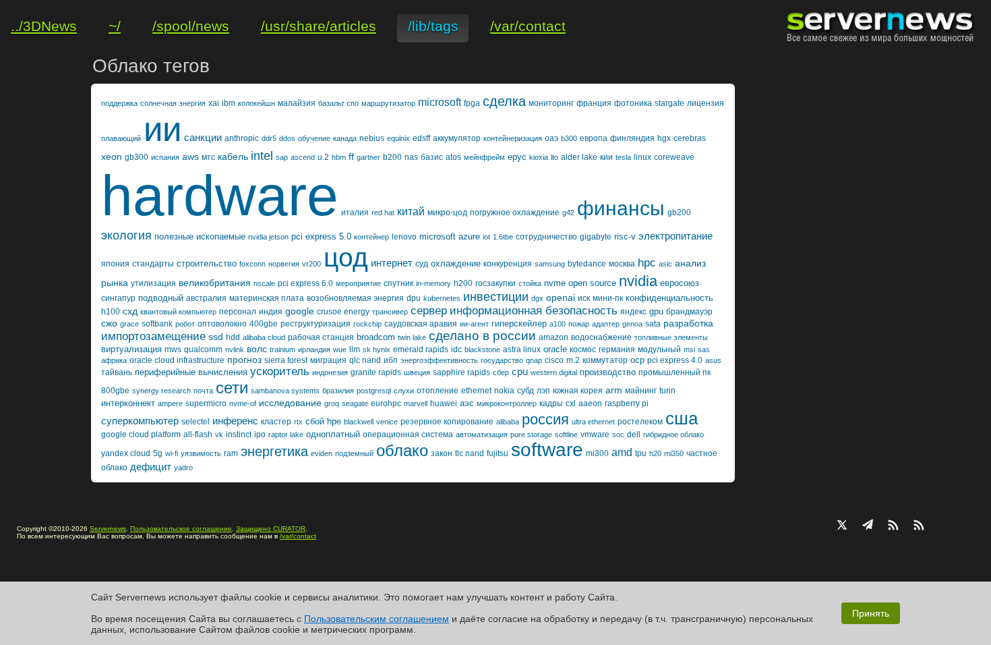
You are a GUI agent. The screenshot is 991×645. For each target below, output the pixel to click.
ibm (228, 103)
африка (114, 360)
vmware (594, 434)
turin (667, 390)
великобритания (215, 282)
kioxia (538, 157)
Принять (870, 613)
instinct (238, 434)
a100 (557, 324)
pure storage (531, 434)
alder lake (579, 157)
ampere (170, 403)
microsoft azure (449, 236)
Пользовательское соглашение (181, 528)
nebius (371, 138)
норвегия (283, 264)
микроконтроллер (507, 403)
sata (653, 324)
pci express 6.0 (305, 283)
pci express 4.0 (674, 360)
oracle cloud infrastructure (176, 360)
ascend (303, 157)
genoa (632, 324)
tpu (641, 453)
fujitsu (497, 453)
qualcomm (203, 349)
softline (566, 434)
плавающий (121, 138)
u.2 (323, 157)
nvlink (234, 349)
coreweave (674, 157)
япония (115, 264)
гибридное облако (673, 434)
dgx (537, 298)
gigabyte (595, 237)
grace (129, 324)
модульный (659, 349)
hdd (233, 337)
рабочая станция (321, 337)
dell (633, 434)
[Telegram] (868, 526)
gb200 (679, 212)
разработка (688, 323)
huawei (443, 403)
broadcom (376, 337)
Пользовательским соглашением (376, 618)
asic (665, 264)
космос (583, 349)
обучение (314, 138)
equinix (398, 138)
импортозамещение (153, 336)
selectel (195, 421)
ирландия (314, 349)
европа (593, 138)
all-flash (197, 434)
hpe (334, 421)
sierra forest (285, 360)
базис (432, 157)
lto (554, 157)
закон (441, 453)
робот (185, 324)
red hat (382, 212)
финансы (621, 208)
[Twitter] (842, 526)
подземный (354, 453)
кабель (233, 156)
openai (560, 297)
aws (190, 156)
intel (262, 156)
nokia (504, 390)
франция (593, 103)
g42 (568, 212)
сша (681, 418)
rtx (298, 422)
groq (331, 403)
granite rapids (376, 372)
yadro (183, 468)
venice (387, 422)
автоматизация (482, 434)
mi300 (597, 453)
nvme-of (242, 403)
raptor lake (285, 434)
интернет (392, 263)
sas (704, 349)
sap (282, 157)
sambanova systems (285, 391)
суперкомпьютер (140, 420)
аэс (467, 403)
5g (157, 453)
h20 (655, 453)
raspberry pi (627, 403)
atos (453, 157)
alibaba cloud (264, 337)
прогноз (244, 359)
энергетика (274, 451)
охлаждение (456, 263)
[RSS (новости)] (919, 526)
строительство (207, 263)
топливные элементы (671, 337)
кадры (551, 403)
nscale (264, 283)
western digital (554, 372)
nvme (555, 283)
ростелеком (640, 421)
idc (456, 349)
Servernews (108, 528)
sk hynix (376, 349)
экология (126, 235)
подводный (160, 298)
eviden (321, 453)
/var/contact (298, 536)
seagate (355, 403)
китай (411, 211)
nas (411, 157)
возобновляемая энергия (355, 298)
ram (231, 453)
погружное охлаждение (515, 212)
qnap (534, 360)
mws (172, 349)
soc (618, 434)
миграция (328, 360)
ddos (287, 138)
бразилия (338, 391)
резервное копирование (446, 421)
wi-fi (171, 453)
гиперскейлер (519, 323)
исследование (290, 402)
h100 (110, 311)
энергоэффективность (439, 360)
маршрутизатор (388, 103)
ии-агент (474, 324)
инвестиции (496, 297)
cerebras (689, 138)
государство (502, 360)
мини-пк (608, 298)
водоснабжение (601, 337)
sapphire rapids (461, 372)
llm (354, 349)
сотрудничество (546, 237)
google (299, 311)
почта (203, 391)
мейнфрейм (484, 157)
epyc (517, 157)
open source (592, 283)
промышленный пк (674, 372)
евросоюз (679, 283)
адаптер (606, 324)
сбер (501, 372)
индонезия (330, 372)
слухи (404, 391)
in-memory (433, 283)
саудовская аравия (420, 324)
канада (345, 138)
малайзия (297, 103)
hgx (664, 138)
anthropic (241, 138)
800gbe (115, 390)
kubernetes (441, 298)
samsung (550, 264)
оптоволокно (222, 324)
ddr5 (269, 138)
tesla (623, 157)
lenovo (404, 237)
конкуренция (507, 264)
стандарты (153, 264)
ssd (215, 336)
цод (346, 257)
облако (402, 450)
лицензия (705, 103)
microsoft (439, 102)
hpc (647, 262)
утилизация (153, 283)
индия (270, 311)
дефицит (150, 466)
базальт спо (338, 103)
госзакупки (495, 283)
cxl (571, 403)
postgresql (374, 391)
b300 (569, 138)
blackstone (482, 349)
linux (642, 157)
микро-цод (447, 212)
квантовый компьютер (178, 312)
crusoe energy (343, 311)
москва (622, 264)
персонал (237, 311)
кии (606, 157)
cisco (554, 360)
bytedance (587, 264)
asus (713, 360)
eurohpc (386, 403)
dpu (414, 298)
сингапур (118, 298)
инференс (235, 420)
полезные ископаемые (199, 236)
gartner (368, 157)
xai (213, 103)
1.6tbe (503, 237)
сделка (504, 101)
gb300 (136, 157)
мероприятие (358, 283)
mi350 (674, 453)
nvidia (638, 281)
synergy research (161, 391)
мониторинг (551, 103)
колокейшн (256, 103)
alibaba (507, 422)
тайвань (116, 372)
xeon (111, 156)
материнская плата (266, 298)
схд (130, 311)
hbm (339, 157)
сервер (429, 310)
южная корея (578, 390)
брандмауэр (689, 311)
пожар (578, 324)
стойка (529, 283)
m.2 (573, 360)
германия (617, 349)
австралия (206, 298)
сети (232, 387)
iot (486, 237)
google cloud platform (141, 434)
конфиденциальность (669, 298)
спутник (398, 283)
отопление (437, 390)
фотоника (633, 103)
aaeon (590, 403)
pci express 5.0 (321, 236)
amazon (553, 337)
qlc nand (365, 360)
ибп (391, 360)
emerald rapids (420, 349)
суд (421, 264)
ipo (260, 434)
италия (355, 212)
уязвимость (201, 453)
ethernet (476, 390)
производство (608, 372)
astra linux (522, 349)
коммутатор (605, 360)
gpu (656, 311)
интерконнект (128, 403)
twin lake (412, 337)
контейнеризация (512, 138)
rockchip (367, 324)
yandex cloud (125, 453)
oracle (555, 349)
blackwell (358, 422)
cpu (520, 371)
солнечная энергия (173, 103)
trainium (282, 349)
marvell (415, 403)
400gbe (263, 324)
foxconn (252, 264)
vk (219, 434)
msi (689, 349)
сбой (314, 421)
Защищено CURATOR (270, 528)
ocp (637, 360)
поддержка (119, 103)
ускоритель (279, 371)
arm (613, 390)
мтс (208, 157)
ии (162, 129)
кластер (276, 421)
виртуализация (131, 349)
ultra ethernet (593, 422)
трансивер (390, 312)
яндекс (633, 311)
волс (257, 348)
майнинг (641, 390)
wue (340, 349)
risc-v (625, 236)
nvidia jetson (268, 237)
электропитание (675, 236)
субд (525, 390)
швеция (417, 372)
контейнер (371, 237)
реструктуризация (315, 324)
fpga (472, 103)
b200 (392, 157)
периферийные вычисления (191, 372)
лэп (543, 390)
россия (545, 419)
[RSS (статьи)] (893, 526)
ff (351, 156)
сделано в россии (482, 336)
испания (165, 157)
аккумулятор (457, 138)
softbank (157, 324)
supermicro (206, 403)
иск (584, 298)
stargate (669, 103)
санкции (203, 137)
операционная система (408, 434)
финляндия (632, 138)
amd (621, 452)
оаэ (551, 138)
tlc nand (469, 453)
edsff (421, 138)
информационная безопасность (534, 310)
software (547, 449)
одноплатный (333, 434)
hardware (219, 195)
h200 (463, 283)
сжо (109, 323)
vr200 (311, 264)
